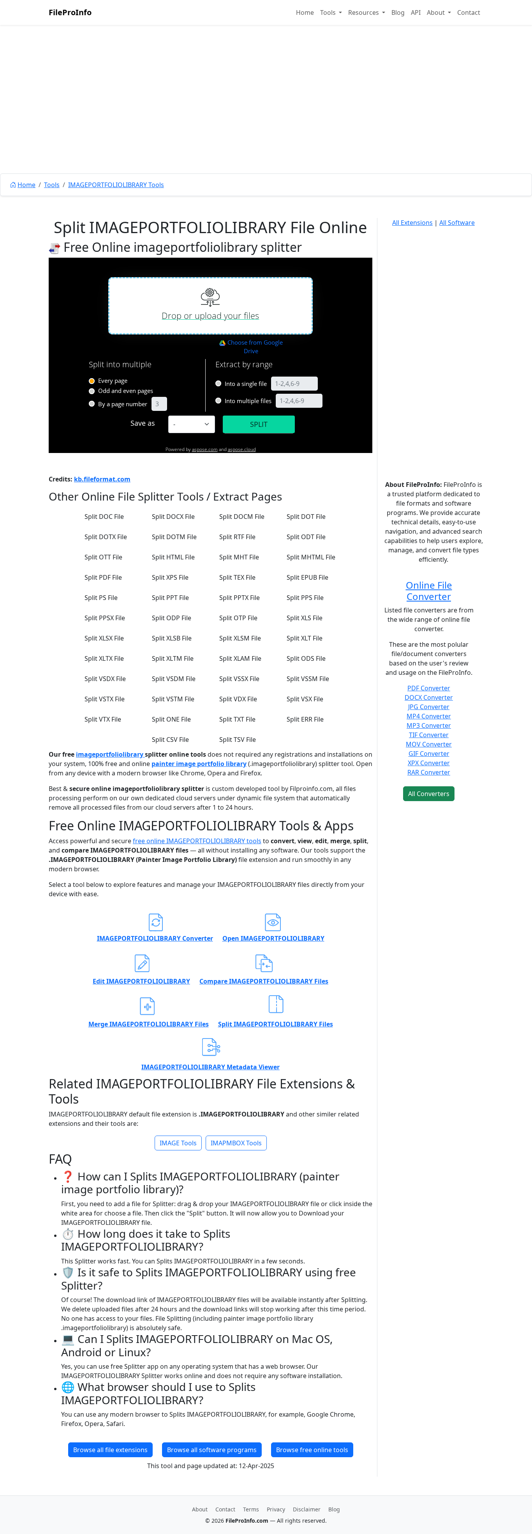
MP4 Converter (429, 716)
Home (305, 12)
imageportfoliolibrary (110, 754)
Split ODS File (306, 658)
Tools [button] (328, 12)
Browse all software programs (212, 1450)
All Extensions (412, 222)
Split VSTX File (105, 699)
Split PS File (101, 597)
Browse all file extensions (110, 1450)
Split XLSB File (172, 638)
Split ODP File (171, 618)
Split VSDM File (174, 678)
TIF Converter (429, 735)
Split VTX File (103, 719)
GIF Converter (429, 753)
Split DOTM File (174, 537)
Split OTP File (238, 618)
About (200, 1509)
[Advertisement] (266, 117)
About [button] (436, 12)
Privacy (276, 1509)
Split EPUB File (307, 577)
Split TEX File (237, 577)
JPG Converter (428, 706)
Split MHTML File (311, 557)
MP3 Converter (429, 725)
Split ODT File (306, 537)
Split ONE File (171, 719)
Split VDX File (238, 699)
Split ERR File (305, 719)
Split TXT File (237, 719)
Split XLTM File (173, 658)
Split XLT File (304, 638)
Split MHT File (239, 557)
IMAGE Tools (178, 1143)
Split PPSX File (105, 618)
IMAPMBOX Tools (236, 1143)
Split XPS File (170, 577)
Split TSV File (237, 739)
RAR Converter (428, 772)
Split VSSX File (239, 678)
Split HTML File (173, 557)
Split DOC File (104, 516)
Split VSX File (305, 699)
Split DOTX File (106, 537)
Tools (52, 184)
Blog (398, 12)
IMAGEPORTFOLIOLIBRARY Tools (116, 184)
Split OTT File (103, 557)
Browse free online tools (312, 1450)
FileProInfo (70, 12)
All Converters (428, 793)
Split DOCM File (241, 516)
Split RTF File (237, 537)
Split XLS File (304, 618)
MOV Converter (429, 744)
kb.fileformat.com (102, 479)
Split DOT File (306, 516)
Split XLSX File (104, 638)
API (416, 12)
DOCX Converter (429, 697)
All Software (457, 222)
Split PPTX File (239, 597)
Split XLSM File (240, 638)
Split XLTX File (104, 658)
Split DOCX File (173, 516)
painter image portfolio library (199, 763)
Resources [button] (364, 12)
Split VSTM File (173, 699)
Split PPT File (170, 597)
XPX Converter (429, 763)
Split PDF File (103, 577)
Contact (468, 12)
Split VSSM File (308, 678)
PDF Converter (428, 688)
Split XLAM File (240, 658)
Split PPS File (305, 597)
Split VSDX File (105, 678)
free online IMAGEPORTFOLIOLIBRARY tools (197, 841)
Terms (251, 1509)
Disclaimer (307, 1509)
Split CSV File (170, 739)
